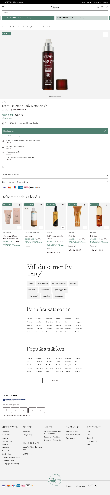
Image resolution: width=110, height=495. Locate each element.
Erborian (29, 368)
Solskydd (30, 325)
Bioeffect (59, 358)
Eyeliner (58, 322)
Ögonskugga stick (60, 290)
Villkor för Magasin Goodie (11, 457)
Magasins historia (72, 431)
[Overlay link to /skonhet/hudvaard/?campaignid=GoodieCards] (28, 18)
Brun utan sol (50, 322)
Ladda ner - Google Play (52, 440)
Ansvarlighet (97, 2)
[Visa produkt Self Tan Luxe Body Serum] (55, 216)
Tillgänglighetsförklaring (10, 464)
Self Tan (28, 236)
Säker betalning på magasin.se (15, 182)
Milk (47, 371)
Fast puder (32, 290)
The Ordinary (60, 365)
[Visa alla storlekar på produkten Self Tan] (27, 246)
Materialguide (70, 438)
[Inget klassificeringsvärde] (6, 110)
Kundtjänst (5, 448)
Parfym (58, 318)
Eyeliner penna (43, 283)
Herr (88, 435)
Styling (77, 318)
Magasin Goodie (32, 123)
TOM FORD (49, 368)
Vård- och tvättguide (73, 435)
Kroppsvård (79, 322)
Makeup (29, 318)
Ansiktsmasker (32, 328)
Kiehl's (58, 361)
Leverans (5, 438)
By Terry (4, 102)
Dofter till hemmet (61, 332)
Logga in (20, 135)
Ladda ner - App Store (52, 437)
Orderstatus (6, 435)
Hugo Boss (59, 371)
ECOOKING (69, 361)
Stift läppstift (33, 296)
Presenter (105, 2)
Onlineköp (5, 431)
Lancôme (49, 361)
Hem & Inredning (93, 441)
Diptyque (39, 358)
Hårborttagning (51, 328)
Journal (89, 2)
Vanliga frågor (28, 435)
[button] (97, 7)
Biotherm (68, 368)
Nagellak (49, 318)
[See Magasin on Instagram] (88, 486)
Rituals (48, 358)
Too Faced (49, 365)
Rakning (77, 332)
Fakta (4, 167)
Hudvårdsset (69, 332)
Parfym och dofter (81, 325)
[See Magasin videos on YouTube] (95, 486)
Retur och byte (7, 441)
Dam (88, 431)
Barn (88, 444)
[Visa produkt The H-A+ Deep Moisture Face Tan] (12, 216)
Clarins (77, 365)
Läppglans (46, 296)
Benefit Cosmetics (33, 371)
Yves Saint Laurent (33, 365)
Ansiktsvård (60, 325)
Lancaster (71, 232)
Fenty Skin (68, 365)
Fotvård (29, 322)
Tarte (76, 361)
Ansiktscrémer (41, 322)
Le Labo (68, 358)
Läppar (39, 325)
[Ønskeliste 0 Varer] (102, 7)
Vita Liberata (7, 232)
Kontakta (5, 444)
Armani (67, 371)
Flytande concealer (59, 283)
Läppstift (68, 328)
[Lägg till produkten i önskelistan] (105, 34)
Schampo (49, 332)
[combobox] (55, 12)
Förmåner (26, 431)
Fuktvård (49, 325)
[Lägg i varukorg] (19, 227)
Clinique (77, 358)
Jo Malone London (43, 365)
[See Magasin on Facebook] (91, 486)
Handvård (40, 332)
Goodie (82, 2)
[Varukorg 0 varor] (107, 7)
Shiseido (39, 361)
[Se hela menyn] (3, 7)
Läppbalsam (45, 290)
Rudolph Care (41, 368)
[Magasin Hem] (55, 7)
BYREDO (58, 368)
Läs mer (26, 454)
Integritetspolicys (8, 460)
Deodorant (59, 328)
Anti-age (39, 328)
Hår (66, 322)
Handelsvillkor (6, 451)
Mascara (73, 283)
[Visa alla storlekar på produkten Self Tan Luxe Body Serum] (49, 249)
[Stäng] (89, 270)
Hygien (29, 332)
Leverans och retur (10, 175)
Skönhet (90, 438)
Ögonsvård (69, 325)
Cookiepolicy (6, 454)
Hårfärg (39, 318)
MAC (28, 361)
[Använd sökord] (4, 12)
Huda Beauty (79, 371)
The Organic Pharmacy (32, 232)
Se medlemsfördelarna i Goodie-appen (52, 433)
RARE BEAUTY (41, 371)
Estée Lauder (79, 368)
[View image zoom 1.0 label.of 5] (55, 64)
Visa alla (55, 380)
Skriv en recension (19, 110)
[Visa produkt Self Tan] (33, 216)
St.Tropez (49, 232)
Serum (30, 283)
